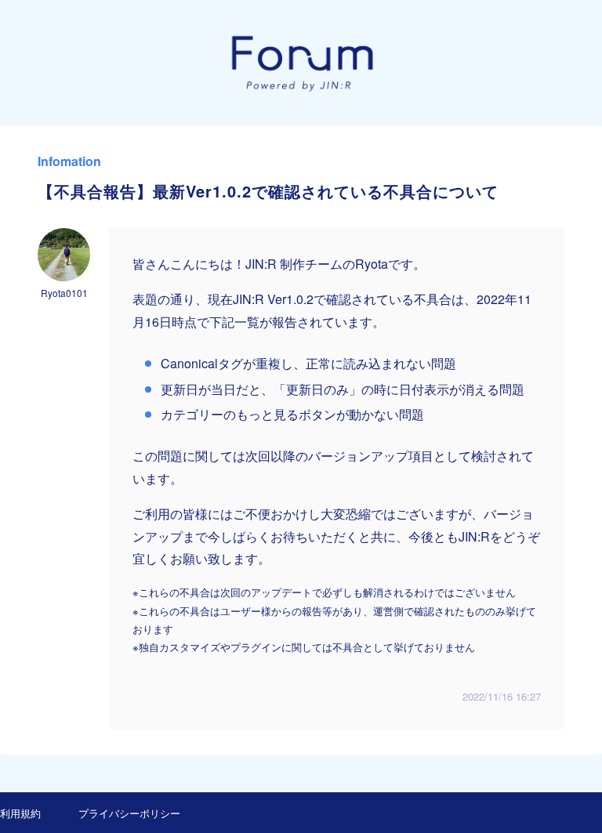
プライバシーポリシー (129, 813)
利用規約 (20, 813)
